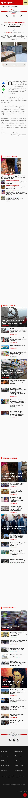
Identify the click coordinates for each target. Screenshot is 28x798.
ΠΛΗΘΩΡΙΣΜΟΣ (22, 134)
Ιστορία (18, 761)
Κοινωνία (19, 751)
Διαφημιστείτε (18, 778)
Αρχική (5, 751)
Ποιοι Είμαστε (5, 776)
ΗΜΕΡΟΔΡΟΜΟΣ (9, 32)
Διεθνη (13, 22)
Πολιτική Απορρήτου (21, 776)
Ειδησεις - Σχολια (20, 22)
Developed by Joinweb (22, 791)
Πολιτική (5, 761)
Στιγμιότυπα (19, 765)
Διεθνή (5, 770)
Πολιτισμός (19, 756)
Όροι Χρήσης (12, 776)
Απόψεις (5, 756)
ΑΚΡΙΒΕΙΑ (14, 134)
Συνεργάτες (19, 770)
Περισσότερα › (24, 461)
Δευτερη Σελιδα (7, 22)
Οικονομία (6, 765)
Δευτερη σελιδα (9, 608)
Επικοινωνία (11, 778)
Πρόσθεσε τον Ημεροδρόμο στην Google (15, 64)
